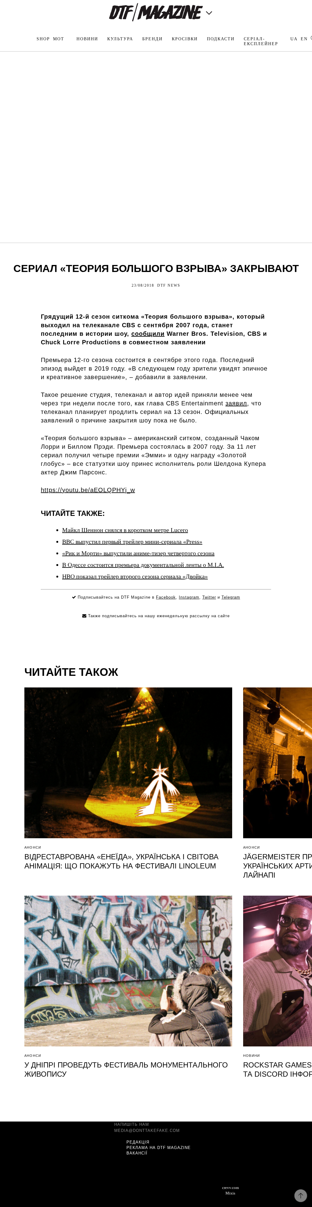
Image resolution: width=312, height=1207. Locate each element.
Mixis (230, 1193)
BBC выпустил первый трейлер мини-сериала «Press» (132, 541)
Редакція (137, 1142)
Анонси (32, 847)
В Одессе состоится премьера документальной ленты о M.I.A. (143, 564)
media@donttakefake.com (147, 1130)
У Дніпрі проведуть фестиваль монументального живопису (126, 1069)
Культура (120, 39)
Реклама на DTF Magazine (158, 1147)
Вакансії (136, 1153)
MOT (58, 39)
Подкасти (221, 39)
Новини (87, 39)
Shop (43, 39)
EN (304, 39)
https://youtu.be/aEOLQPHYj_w (88, 490)
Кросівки (185, 39)
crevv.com (230, 1187)
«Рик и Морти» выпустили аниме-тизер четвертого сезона (138, 553)
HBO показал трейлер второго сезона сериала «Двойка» (135, 576)
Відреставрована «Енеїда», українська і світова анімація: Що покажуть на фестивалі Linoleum (121, 861)
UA (294, 39)
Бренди (152, 39)
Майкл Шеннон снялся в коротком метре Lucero (125, 530)
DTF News (168, 285)
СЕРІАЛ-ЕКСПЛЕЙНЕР (261, 41)
